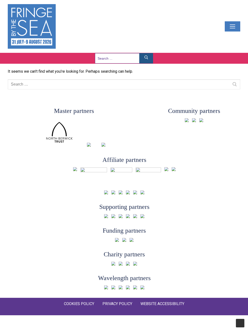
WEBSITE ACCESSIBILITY (162, 303)
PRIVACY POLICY (117, 303)
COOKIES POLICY (79, 303)
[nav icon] (232, 26)
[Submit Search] (146, 58)
